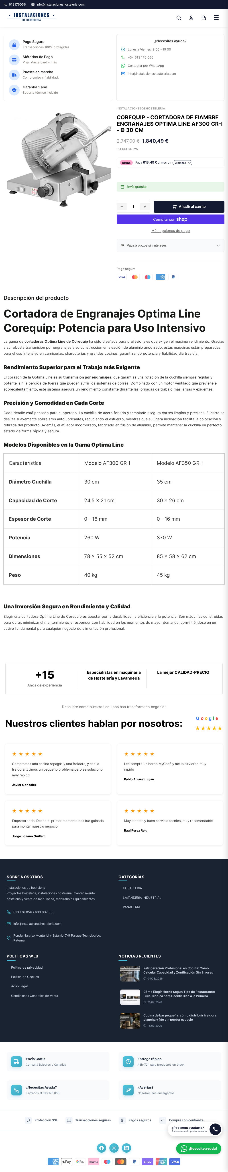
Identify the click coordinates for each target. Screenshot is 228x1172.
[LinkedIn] (126, 1148)
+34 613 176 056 (140, 57)
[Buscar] (178, 17)
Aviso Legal (19, 986)
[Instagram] (114, 1148)
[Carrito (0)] (203, 17)
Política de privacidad (27, 967)
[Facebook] (101, 1148)
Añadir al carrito (192, 206)
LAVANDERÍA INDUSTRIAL (142, 897)
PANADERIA (131, 907)
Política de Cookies (25, 977)
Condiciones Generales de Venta (34, 996)
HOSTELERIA (132, 888)
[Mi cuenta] (191, 17)
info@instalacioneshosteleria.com (152, 73)
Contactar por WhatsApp (146, 65)
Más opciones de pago (170, 230)
